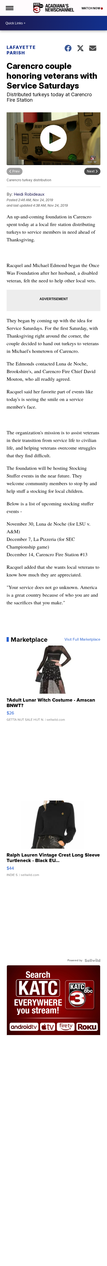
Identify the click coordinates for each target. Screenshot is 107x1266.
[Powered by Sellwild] (92, 960)
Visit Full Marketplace (82, 639)
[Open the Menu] (9, 7)
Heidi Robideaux (29, 194)
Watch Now (91, 8)
